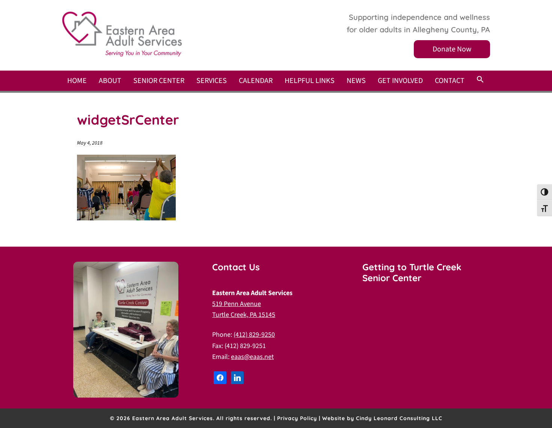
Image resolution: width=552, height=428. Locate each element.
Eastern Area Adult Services (122, 34)
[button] (480, 80)
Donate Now (452, 49)
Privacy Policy (297, 418)
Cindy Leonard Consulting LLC (399, 418)
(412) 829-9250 (254, 334)
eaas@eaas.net (252, 357)
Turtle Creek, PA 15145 (243, 314)
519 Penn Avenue (236, 304)
